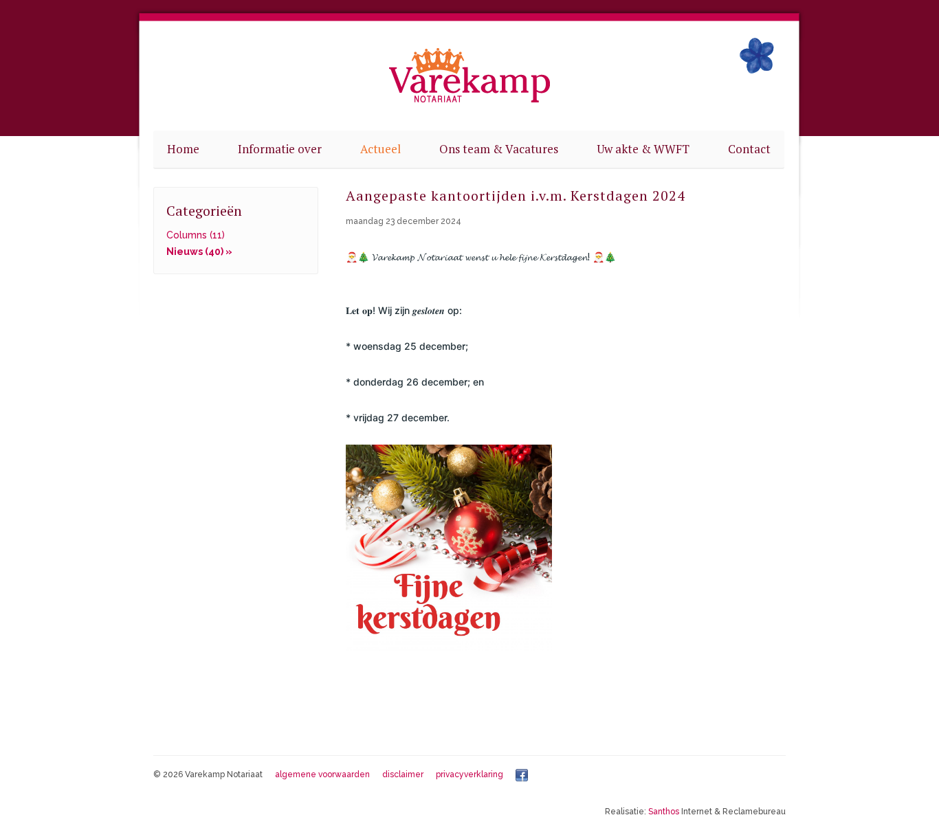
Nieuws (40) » (199, 251)
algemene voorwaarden (322, 774)
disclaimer (402, 774)
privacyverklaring (469, 774)
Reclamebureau (754, 811)
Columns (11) (195, 235)
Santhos (663, 811)
